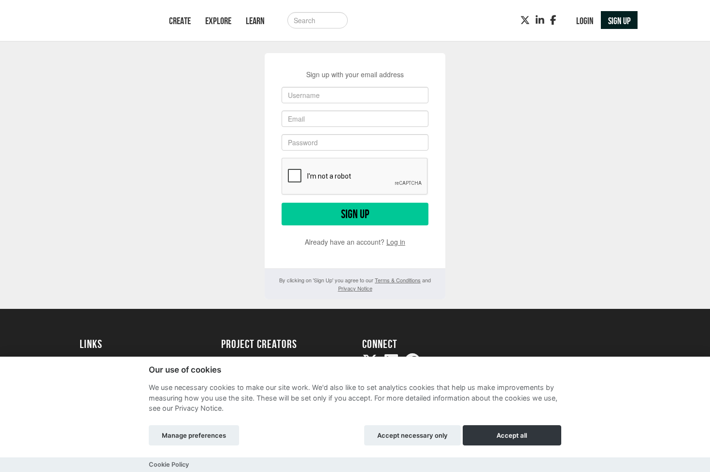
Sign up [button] (619, 20)
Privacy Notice (355, 288)
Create (180, 20)
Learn (255, 20)
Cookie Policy (169, 464)
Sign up (355, 214)
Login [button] (585, 20)
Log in (395, 242)
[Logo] (111, 21)
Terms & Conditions (398, 280)
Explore (218, 20)
